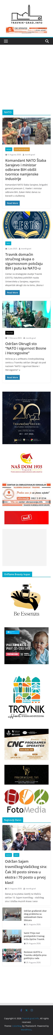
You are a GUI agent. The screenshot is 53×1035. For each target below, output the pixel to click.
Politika (9, 333)
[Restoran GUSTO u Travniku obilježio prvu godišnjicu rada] (11, 957)
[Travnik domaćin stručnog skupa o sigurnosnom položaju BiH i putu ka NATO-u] (26, 224)
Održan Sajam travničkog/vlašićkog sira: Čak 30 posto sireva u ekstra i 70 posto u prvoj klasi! (26, 872)
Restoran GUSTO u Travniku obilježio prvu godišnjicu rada (35, 955)
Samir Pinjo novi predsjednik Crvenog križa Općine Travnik (34, 936)
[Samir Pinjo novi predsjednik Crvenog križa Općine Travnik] (11, 938)
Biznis (8, 149)
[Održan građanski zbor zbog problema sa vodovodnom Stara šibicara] (11, 918)
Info (8, 243)
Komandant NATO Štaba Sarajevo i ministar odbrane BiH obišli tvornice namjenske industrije (25, 169)
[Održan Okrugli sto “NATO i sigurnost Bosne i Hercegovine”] (26, 314)
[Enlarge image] (46, 395)
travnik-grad (30, 154)
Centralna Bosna (22, 149)
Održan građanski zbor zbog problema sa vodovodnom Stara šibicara (35, 915)
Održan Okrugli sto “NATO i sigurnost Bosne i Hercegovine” (25, 348)
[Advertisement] (26, 81)
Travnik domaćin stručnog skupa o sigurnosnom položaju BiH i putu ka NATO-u (24, 261)
